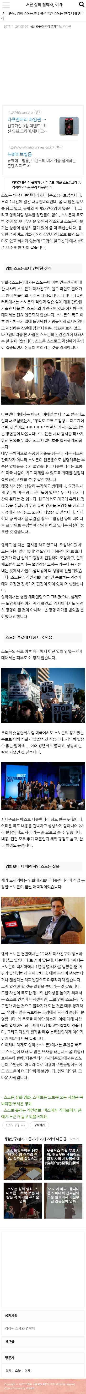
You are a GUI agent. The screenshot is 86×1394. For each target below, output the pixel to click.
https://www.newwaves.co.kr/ (30, 147)
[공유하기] (17, 1125)
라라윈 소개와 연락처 (20, 1328)
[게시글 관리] (23, 1125)
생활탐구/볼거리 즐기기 (44, 26)
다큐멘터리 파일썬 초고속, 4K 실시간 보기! (27, 119)
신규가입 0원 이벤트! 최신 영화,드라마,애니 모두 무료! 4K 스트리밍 (27, 129)
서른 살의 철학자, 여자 (44, 4)
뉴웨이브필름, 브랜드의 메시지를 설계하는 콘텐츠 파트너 (41, 163)
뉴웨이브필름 (19, 154)
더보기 (74, 1139)
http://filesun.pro (20, 112)
